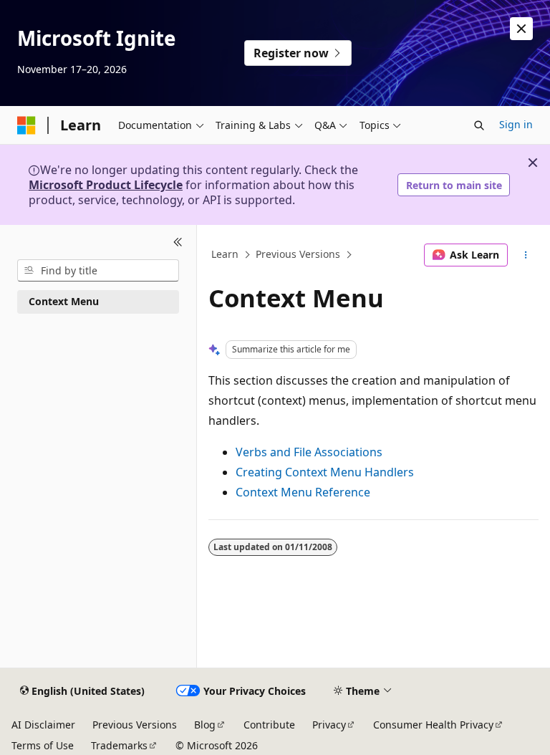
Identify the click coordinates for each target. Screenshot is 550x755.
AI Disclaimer (43, 724)
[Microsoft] (26, 125)
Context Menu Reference (303, 492)
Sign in (516, 124)
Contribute (269, 724)
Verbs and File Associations (309, 452)
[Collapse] (177, 242)
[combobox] (98, 270)
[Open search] (479, 125)
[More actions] (526, 255)
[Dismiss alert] (521, 28)
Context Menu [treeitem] (64, 301)
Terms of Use (42, 745)
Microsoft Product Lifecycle (106, 185)
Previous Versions (298, 254)
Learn (224, 254)
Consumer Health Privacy (433, 724)
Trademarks (119, 745)
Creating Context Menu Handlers (325, 472)
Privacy (329, 724)
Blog (205, 724)
